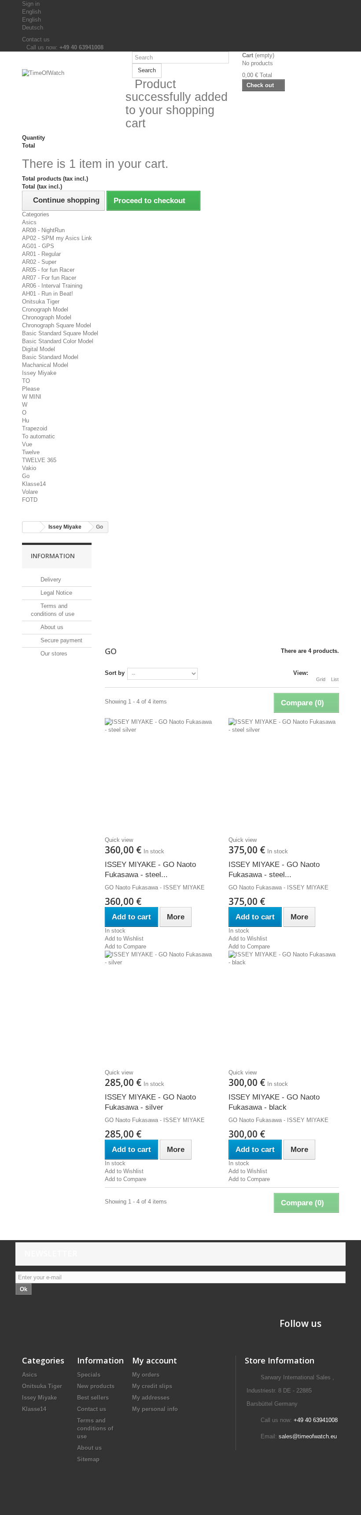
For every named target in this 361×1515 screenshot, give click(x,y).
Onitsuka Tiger (40, 301)
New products (95, 1386)
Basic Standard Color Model (57, 341)
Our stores (53, 653)
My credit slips (152, 1386)
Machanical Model (45, 365)
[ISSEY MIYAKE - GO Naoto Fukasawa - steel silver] (160, 773)
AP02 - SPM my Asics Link (57, 238)
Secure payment (60, 640)
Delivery (50, 579)
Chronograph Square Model (56, 325)
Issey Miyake (39, 373)
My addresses (150, 1397)
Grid (320, 679)
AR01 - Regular (41, 254)
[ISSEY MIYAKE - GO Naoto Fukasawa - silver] (160, 1006)
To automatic (38, 436)
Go (25, 476)
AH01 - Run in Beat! (47, 293)
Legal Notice (55, 592)
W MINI (31, 396)
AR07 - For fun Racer (49, 277)
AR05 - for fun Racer (48, 270)
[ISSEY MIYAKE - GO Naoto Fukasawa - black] (283, 1006)
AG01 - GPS (38, 246)
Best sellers (93, 1397)
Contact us (36, 39)
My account (154, 1360)
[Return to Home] (31, 527)
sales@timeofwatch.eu (308, 1436)
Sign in (31, 3)
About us (51, 627)
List (335, 679)
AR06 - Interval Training (52, 285)
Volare (30, 492)
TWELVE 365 (39, 460)
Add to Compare (125, 946)
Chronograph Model (46, 317)
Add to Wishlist (124, 938)
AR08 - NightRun (43, 230)
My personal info (155, 1409)
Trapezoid (34, 428)
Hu (25, 420)
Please (31, 388)
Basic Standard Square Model (60, 333)
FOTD (29, 499)
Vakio (29, 468)
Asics (29, 222)
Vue (27, 444)
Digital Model (38, 349)
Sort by (115, 673)
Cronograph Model (45, 309)
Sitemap (88, 1459)
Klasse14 (34, 484)
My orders (145, 1374)
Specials (88, 1374)
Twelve (31, 452)
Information (53, 556)
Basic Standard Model (50, 357)
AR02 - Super (39, 262)
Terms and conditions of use (95, 1428)
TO (26, 381)
